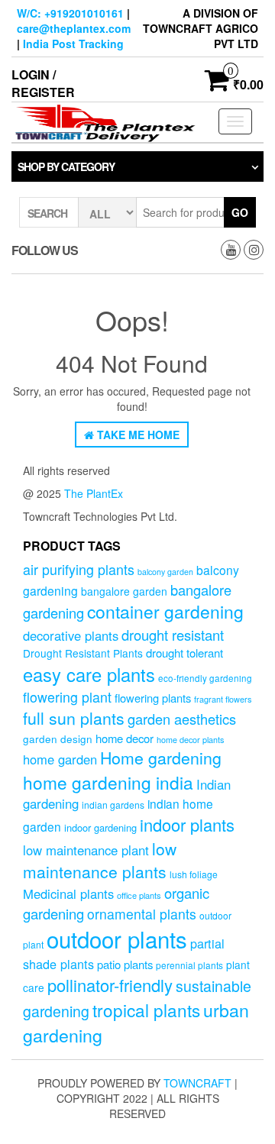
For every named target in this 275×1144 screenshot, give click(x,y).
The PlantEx (93, 493)
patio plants (125, 964)
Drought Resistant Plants (83, 653)
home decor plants (190, 739)
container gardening (165, 611)
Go (239, 212)
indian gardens (113, 804)
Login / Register (43, 83)
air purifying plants (78, 569)
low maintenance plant (86, 850)
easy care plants (89, 674)
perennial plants (189, 964)
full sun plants (74, 717)
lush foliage (194, 874)
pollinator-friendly (110, 985)
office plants (139, 895)
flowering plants (153, 698)
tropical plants (146, 1009)
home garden (60, 759)
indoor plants (187, 824)
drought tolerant (184, 653)
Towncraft (197, 1083)
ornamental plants (141, 913)
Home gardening (161, 757)
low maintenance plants (99, 860)
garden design (57, 738)
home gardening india (108, 782)
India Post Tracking (73, 43)
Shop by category (66, 166)
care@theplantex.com (74, 28)
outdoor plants (117, 939)
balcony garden (165, 571)
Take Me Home (137, 434)
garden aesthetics (182, 719)
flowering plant (67, 696)
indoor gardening (100, 827)
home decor (124, 738)
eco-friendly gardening (205, 678)
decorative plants (70, 635)
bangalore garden (124, 591)
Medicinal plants (68, 893)
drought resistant (172, 635)
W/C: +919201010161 (70, 13)
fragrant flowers (222, 699)
